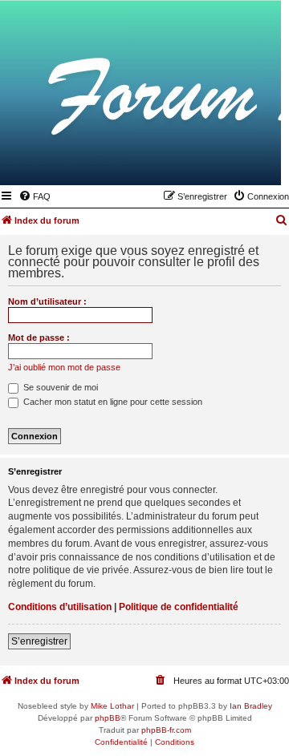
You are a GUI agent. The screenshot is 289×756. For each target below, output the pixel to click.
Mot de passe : (39, 337)
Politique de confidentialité (178, 606)
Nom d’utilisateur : (47, 301)
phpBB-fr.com (166, 730)
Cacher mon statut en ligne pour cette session (111, 401)
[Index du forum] (190, 162)
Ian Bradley (251, 705)
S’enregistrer (39, 641)
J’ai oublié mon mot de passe (64, 367)
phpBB (107, 718)
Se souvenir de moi (59, 387)
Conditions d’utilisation (60, 606)
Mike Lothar (112, 705)
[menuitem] (34, 196)
